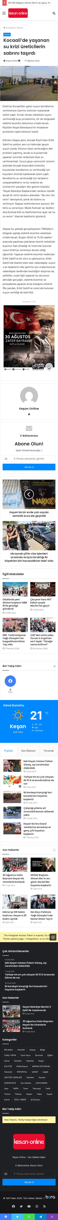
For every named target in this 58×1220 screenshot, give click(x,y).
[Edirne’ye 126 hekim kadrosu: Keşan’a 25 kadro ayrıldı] (15, 902)
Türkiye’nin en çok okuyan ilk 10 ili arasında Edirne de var (39, 780)
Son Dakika (26, 1083)
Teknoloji (37, 1088)
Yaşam (49, 1094)
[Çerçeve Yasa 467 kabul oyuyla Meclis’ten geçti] (42, 589)
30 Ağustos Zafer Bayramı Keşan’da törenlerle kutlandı (14, 878)
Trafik (47, 1088)
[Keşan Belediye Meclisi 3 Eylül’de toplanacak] (11, 1011)
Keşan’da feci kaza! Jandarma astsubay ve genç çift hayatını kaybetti (37, 829)
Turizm (7, 1094)
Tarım (25, 1088)
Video (39, 1094)
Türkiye (18, 1094)
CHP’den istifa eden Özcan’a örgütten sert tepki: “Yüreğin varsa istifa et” (41, 640)
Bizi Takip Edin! (11, 1109)
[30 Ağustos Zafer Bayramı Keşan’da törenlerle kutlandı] (15, 865)
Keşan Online (12, 60)
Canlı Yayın (25, 1055)
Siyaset (42, 1077)
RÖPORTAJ (22, 1072)
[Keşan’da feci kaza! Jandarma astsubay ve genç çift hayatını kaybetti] (12, 828)
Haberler (30, 1061)
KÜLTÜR (8, 1066)
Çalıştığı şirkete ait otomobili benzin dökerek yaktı (39, 811)
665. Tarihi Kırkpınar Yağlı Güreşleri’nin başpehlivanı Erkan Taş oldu (14, 640)
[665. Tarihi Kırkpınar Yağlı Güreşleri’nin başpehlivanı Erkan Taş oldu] (15, 625)
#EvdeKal (8, 1050)
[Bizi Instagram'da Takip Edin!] (53, 937)
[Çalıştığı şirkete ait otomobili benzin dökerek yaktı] (12, 812)
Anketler (21, 1050)
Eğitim (50, 1055)
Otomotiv (8, 1072)
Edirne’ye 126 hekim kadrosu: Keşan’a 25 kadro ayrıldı (14, 915)
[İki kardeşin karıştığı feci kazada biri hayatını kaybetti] (12, 797)
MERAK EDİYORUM (41, 1066)
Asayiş (32, 1050)
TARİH (16, 1088)
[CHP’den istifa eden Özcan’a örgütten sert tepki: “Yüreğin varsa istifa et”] (42, 625)
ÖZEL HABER (20, 1099)
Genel (20, 27)
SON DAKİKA (41, 1083)
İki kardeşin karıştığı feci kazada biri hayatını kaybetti (38, 796)
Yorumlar (49, 750)
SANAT (35, 1072)
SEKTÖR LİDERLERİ (13, 1077)
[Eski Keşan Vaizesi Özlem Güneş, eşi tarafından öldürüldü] (12, 766)
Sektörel (30, 1077)
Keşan (41, 1061)
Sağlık (45, 1072)
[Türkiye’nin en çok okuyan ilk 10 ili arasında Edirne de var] (12, 781)
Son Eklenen (28, 750)
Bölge (42, 1050)
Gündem (18, 1061)
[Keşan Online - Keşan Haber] (18, 13)
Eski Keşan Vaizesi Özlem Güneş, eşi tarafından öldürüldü (38, 765)
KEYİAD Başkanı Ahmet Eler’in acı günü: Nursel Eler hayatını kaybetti (41, 880)
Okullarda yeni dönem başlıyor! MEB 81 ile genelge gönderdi (15, 604)
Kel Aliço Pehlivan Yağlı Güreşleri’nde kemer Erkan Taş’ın (42, 915)
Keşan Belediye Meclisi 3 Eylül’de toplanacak (37, 1008)
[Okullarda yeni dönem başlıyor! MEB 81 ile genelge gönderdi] (15, 589)
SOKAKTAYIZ (10, 1083)
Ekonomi (39, 1055)
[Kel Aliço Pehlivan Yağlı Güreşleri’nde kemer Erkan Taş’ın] (43, 902)
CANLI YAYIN (10, 1055)
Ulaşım (29, 1094)
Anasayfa (10, 27)
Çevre (7, 1099)
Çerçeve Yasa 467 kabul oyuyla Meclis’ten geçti (40, 602)
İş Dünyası (35, 1099)
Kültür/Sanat (22, 1066)
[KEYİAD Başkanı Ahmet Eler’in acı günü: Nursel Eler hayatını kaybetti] (43, 865)
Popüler (8, 750)
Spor (6, 1088)
